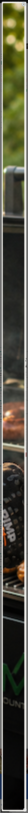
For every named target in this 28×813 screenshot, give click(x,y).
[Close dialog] (24, 4)
